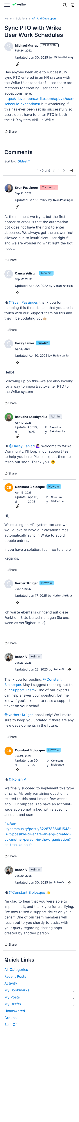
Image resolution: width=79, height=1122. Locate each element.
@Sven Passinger (23, 302)
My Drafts (39, 1004)
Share (10, 132)
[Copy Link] (17, 64)
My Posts (39, 997)
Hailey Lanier (24, 343)
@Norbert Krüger (18, 714)
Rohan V (21, 657)
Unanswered (39, 1011)
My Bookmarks (39, 990)
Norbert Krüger (26, 583)
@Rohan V (17, 779)
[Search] (65, 5)
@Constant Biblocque (27, 892)
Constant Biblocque (30, 487)
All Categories (16, 969)
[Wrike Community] (19, 5)
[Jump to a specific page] (71, 170)
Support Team (23, 690)
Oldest (23, 161)
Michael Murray (26, 45)
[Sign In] (73, 5)
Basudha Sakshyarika (31, 417)
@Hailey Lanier (21, 446)
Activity (10, 983)
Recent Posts (15, 976)
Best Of (10, 1024)
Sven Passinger (26, 187)
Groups (10, 1017)
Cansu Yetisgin (26, 273)
